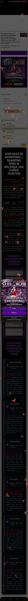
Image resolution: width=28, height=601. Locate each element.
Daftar (14, 312)
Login (14, 308)
